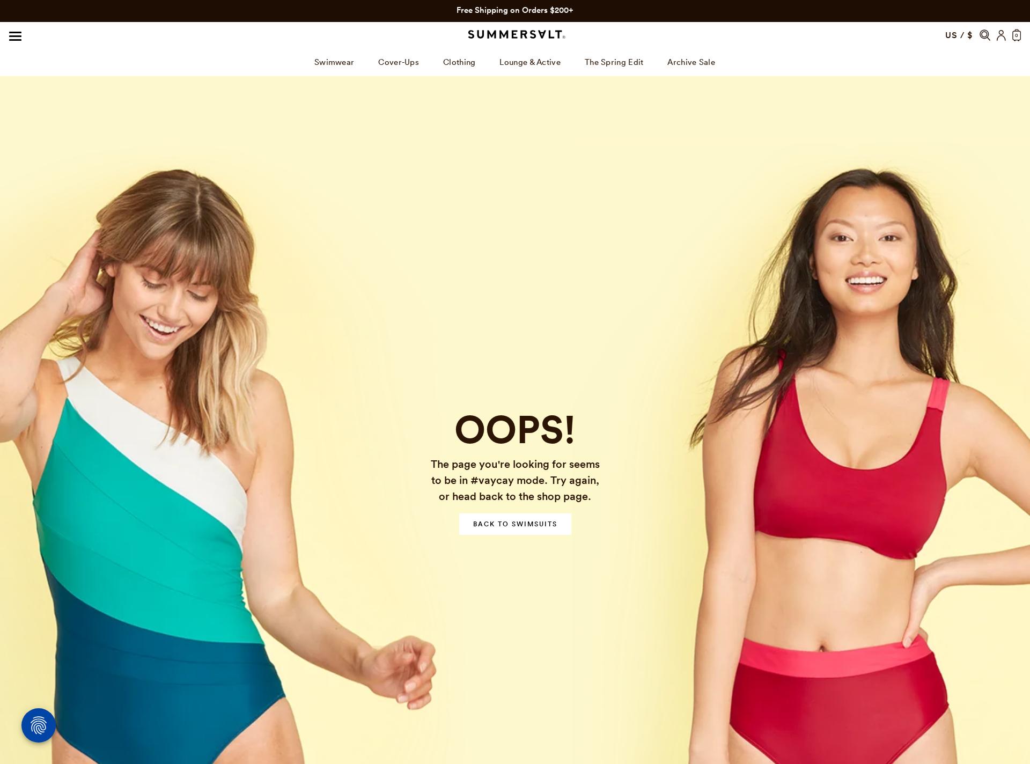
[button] (985, 35)
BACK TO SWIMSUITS (515, 523)
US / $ (959, 35)
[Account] (1001, 35)
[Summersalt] (515, 35)
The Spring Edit (515, 10)
